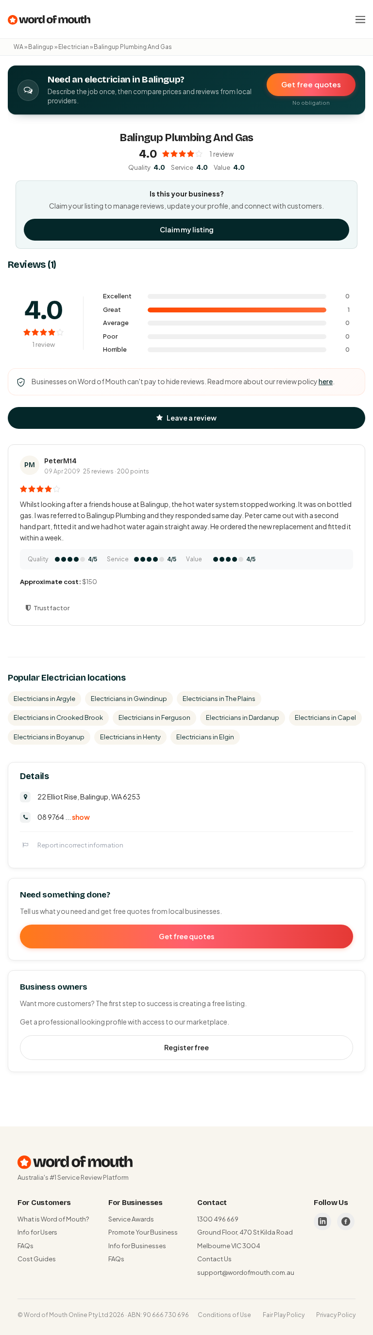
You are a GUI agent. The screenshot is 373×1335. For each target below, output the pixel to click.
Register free (186, 1047)
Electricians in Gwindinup (129, 698)
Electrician (73, 46)
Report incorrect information (80, 845)
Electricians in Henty (130, 737)
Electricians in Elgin (205, 737)
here (326, 381)
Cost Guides (36, 1259)
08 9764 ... (63, 817)
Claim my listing (187, 229)
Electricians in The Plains (219, 698)
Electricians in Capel (325, 717)
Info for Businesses (137, 1246)
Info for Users (37, 1232)
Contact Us (214, 1259)
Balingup (40, 46)
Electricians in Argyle (44, 698)
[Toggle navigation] (360, 19)
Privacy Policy (336, 1315)
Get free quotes (311, 84)
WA (18, 46)
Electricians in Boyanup (49, 737)
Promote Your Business (143, 1232)
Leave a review (192, 417)
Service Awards (131, 1219)
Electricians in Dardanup (242, 717)
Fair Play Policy (284, 1315)
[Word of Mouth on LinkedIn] (322, 1221)
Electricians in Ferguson (154, 717)
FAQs (25, 1246)
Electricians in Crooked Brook (58, 717)
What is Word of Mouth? (53, 1219)
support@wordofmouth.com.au (245, 1272)
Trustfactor (51, 608)
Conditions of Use (224, 1315)
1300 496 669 (217, 1219)
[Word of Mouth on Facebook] (346, 1221)
